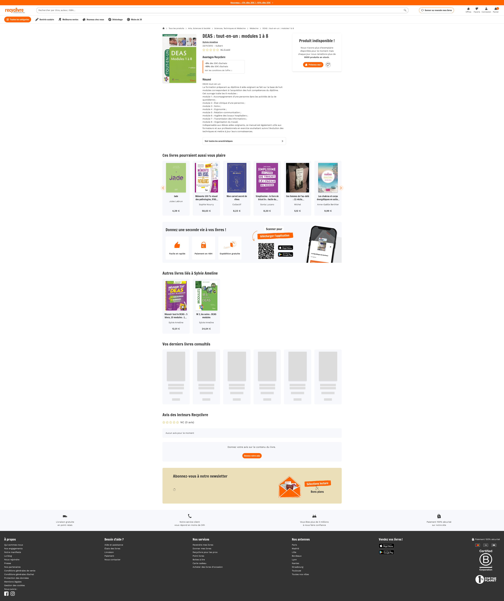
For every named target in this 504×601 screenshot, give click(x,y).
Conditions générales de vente (19, 570)
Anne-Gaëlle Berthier (328, 204)
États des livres (112, 548)
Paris (294, 545)
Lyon (294, 559)
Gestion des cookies (14, 585)
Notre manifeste (12, 552)
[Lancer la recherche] (405, 10)
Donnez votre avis (252, 455)
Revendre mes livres (203, 545)
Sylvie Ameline (210, 42)
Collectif (236, 204)
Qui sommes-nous (13, 545)
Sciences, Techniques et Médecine (230, 28)
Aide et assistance (113, 545)
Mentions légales (12, 581)
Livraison (109, 552)
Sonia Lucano (267, 204)
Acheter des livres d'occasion (208, 567)
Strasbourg (297, 567)
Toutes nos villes (300, 574)
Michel (297, 204)
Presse (7, 563)
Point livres (198, 556)
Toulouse (296, 570)
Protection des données (16, 578)
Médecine (254, 28)
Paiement (109, 556)
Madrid (295, 548)
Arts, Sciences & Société (199, 28)
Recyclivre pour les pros (205, 552)
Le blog (8, 556)
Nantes (295, 563)
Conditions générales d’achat (19, 574)
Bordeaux (297, 556)
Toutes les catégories (19, 19)
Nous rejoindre (11, 559)
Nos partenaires (12, 567)
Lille (294, 552)
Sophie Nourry (206, 204)
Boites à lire (199, 559)
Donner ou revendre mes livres (438, 10)
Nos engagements (13, 548)
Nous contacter (112, 559)
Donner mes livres (202, 548)
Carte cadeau (199, 563)
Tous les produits (176, 28)
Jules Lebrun (176, 201)
